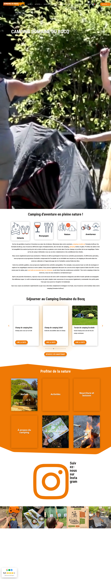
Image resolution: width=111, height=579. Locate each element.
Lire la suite (21, 342)
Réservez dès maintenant (55, 354)
